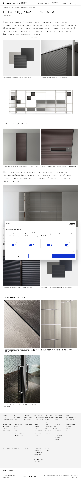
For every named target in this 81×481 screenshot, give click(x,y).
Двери (5, 415)
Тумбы (46, 424)
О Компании (33, 3)
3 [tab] (34, 37)
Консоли (36, 428)
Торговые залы (28, 424)
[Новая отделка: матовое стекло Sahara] (59, 325)
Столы (57, 419)
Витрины (36, 426)
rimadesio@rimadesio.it (9, 475)
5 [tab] (37, 37)
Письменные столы (71, 417)
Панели (16, 415)
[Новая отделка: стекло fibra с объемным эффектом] (22, 381)
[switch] (31, 245)
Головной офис (38, 452)
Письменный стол (50, 428)
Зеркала (57, 439)
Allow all (63, 256)
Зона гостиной (28, 417)
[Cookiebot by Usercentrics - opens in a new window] (68, 224)
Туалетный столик (50, 426)
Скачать (64, 3)
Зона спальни (27, 419)
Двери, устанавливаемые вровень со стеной (8, 420)
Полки (57, 442)
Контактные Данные (55, 3)
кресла (57, 428)
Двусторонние (7, 424)
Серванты (36, 424)
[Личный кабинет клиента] (73, 3)
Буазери (26, 415)
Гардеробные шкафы (50, 422)
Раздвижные (17, 417)
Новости (40, 3)
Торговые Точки (24, 3)
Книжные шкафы (38, 419)
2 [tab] (33, 37)
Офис (25, 422)
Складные (16, 428)
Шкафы (47, 419)
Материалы (17, 7)
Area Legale (75, 477)
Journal (11, 7)
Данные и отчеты (39, 459)
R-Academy (37, 461)
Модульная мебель (39, 422)
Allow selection (40, 256)
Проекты (47, 3)
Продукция (16, 3)
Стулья (57, 426)
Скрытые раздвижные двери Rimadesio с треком (19, 433)
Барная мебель (38, 431)
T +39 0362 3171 (7, 477)
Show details (68, 251)
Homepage (5, 7)
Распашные (6, 426)
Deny (17, 256)
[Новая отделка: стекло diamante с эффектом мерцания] (22, 326)
